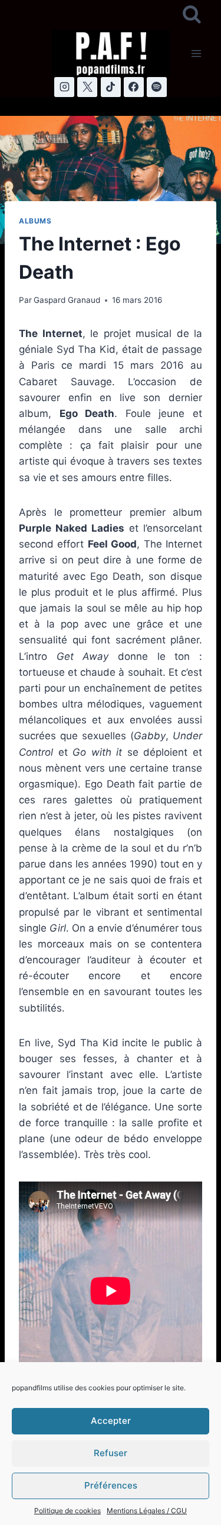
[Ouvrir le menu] (196, 53)
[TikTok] (111, 87)
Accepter (111, 1420)
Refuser (110, 1453)
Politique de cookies (67, 1510)
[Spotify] (157, 87)
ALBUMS (35, 220)
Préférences (110, 1485)
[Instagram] (64, 87)
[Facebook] (134, 87)
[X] (87, 87)
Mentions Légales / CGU (147, 1510)
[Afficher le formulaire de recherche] (192, 15)
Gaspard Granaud (67, 300)
